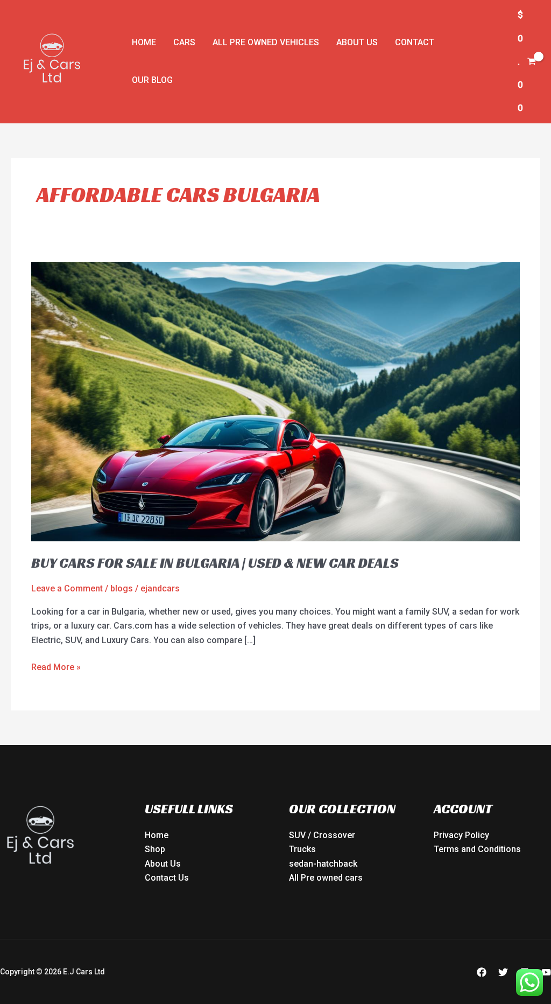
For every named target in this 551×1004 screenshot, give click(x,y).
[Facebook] (481, 972)
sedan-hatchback (323, 864)
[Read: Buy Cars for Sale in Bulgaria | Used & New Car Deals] (275, 401)
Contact (414, 42)
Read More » (56, 666)
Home (144, 42)
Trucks (302, 849)
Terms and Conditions (477, 849)
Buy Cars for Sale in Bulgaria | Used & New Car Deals (215, 562)
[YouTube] (546, 972)
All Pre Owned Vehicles (266, 42)
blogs (121, 588)
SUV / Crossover (322, 835)
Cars (184, 42)
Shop (155, 849)
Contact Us (167, 878)
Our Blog (152, 80)
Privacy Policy (461, 835)
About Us (357, 42)
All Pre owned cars (326, 878)
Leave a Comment (67, 588)
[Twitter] (503, 972)
